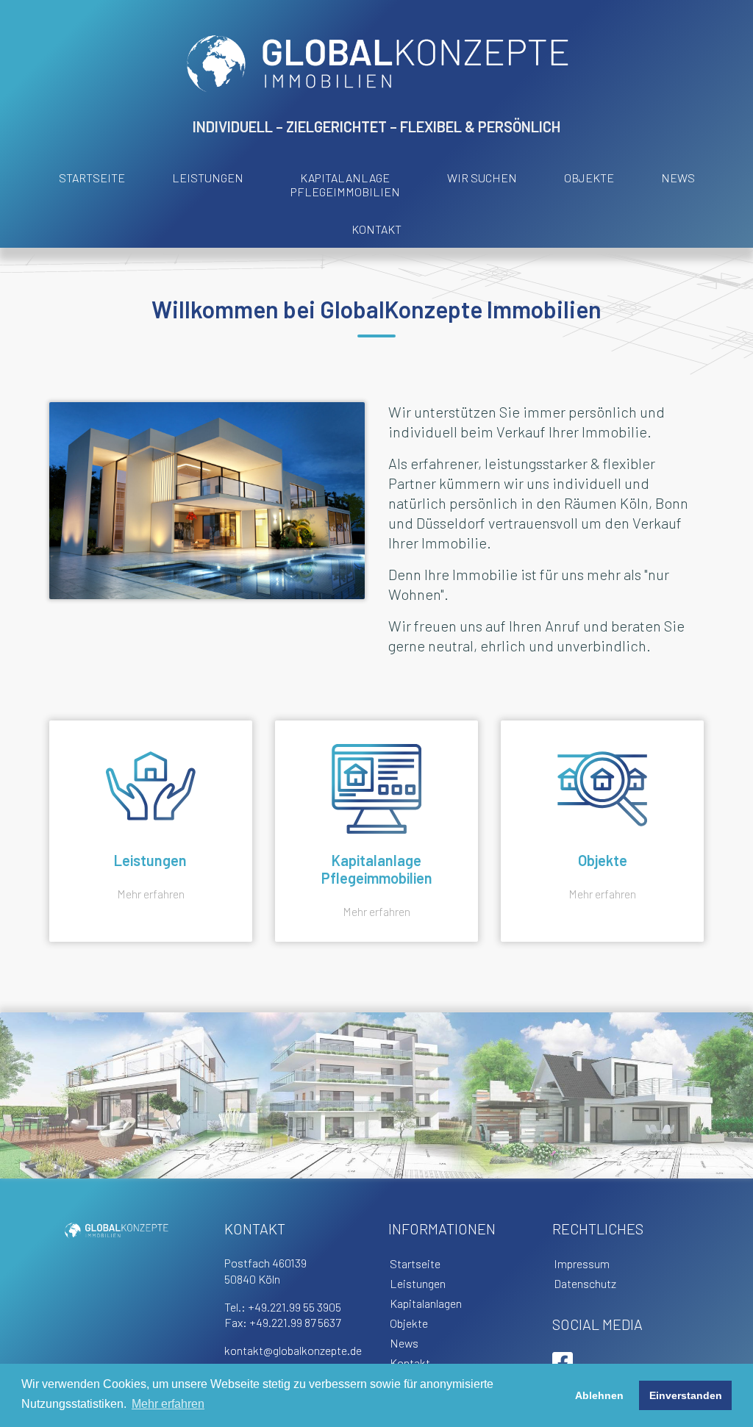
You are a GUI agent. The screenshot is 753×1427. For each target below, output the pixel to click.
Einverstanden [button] (685, 1395)
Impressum (582, 1263)
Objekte (589, 178)
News (678, 178)
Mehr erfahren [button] (168, 1404)
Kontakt (376, 229)
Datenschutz (585, 1283)
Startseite (92, 178)
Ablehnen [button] (599, 1395)
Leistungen (207, 178)
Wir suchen (482, 178)
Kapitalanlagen (426, 1303)
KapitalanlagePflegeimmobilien (345, 185)
